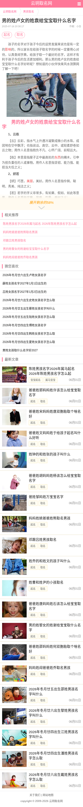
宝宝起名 (35, 380)
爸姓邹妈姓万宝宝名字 (46, 497)
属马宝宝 (50, 380)
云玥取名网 (9, 11)
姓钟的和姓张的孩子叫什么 (49, 454)
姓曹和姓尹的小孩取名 (46, 582)
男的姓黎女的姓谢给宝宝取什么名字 (26, 248)
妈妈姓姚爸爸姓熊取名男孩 (20, 232)
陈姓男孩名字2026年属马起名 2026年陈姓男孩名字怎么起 (40, 223)
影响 (8, 49)
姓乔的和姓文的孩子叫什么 (49, 561)
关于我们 (35, 795)
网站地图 (48, 795)
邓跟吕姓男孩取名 (14, 240)
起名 (7, 35)
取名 (20, 35)
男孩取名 (28, 11)
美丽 (30, 181)
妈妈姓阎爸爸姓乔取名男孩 (20, 257)
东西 (57, 157)
